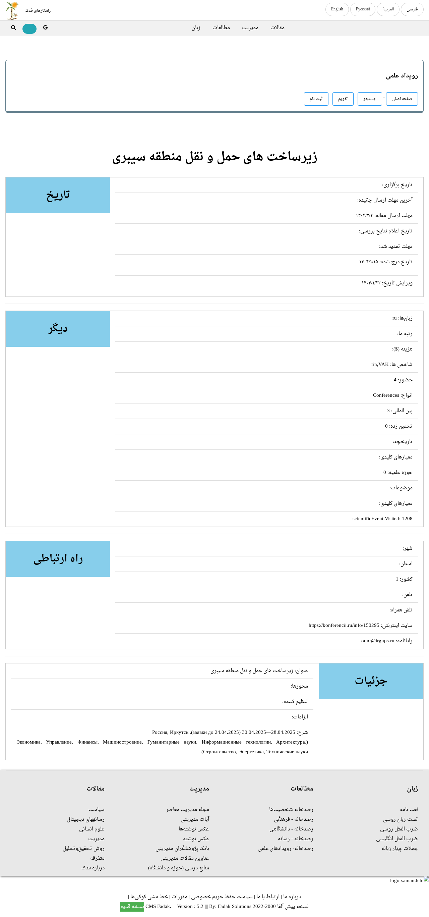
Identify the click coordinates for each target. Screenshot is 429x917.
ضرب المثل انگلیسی (397, 839)
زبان (196, 28)
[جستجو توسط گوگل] (45, 28)
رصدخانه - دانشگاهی (291, 829)
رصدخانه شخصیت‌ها (291, 810)
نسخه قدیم (132, 907)
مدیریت (250, 28)
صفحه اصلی (402, 99)
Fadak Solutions (234, 907)
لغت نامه (409, 810)
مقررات (179, 897)
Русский (363, 9)
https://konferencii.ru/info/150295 (344, 626)
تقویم (343, 99)
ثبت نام (316, 99)
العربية (388, 9)
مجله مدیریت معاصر (187, 810)
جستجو (369, 99)
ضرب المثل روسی (399, 829)
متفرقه (97, 858)
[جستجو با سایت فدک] (13, 28)
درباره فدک (93, 868)
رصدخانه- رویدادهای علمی (285, 849)
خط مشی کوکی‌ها (149, 897)
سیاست (96, 810)
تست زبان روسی (400, 819)
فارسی (412, 9)
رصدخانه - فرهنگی (293, 819)
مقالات (277, 28)
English (337, 9)
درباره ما (292, 897)
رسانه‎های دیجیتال (86, 819)
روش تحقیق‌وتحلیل (84, 849)
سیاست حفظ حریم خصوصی (222, 897)
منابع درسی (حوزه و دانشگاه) (178, 868)
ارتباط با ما (268, 897)
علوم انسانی (92, 829)
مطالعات (221, 28)
